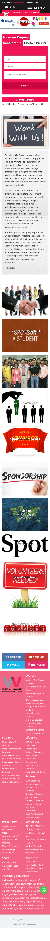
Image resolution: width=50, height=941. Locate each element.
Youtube (38, 657)
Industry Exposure (34, 752)
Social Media (8, 829)
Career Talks (31, 748)
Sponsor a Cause (33, 803)
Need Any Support (34, 813)
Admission (6, 12)
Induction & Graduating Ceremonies (31, 758)
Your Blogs (7, 869)
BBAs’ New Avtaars (34, 699)
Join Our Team (32, 797)
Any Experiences (10, 865)
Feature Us (30, 810)
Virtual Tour (19, 3)
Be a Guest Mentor (34, 794)
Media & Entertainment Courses (32, 713)
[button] (44, 890)
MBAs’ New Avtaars (34, 703)
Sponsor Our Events (34, 800)
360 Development (34, 742)
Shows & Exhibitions (35, 771)
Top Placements (9, 826)
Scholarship (12, 42)
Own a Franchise (33, 780)
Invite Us (29, 807)
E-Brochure (7, 3)
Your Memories (9, 862)
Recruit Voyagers (33, 784)
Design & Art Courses (35, 706)
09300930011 (17, 12)
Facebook (14, 657)
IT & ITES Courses (33, 719)
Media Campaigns (10, 846)
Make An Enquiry (16, 37)
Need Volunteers (33, 817)
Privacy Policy (18, 919)
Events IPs (30, 745)
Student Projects (10, 849)
